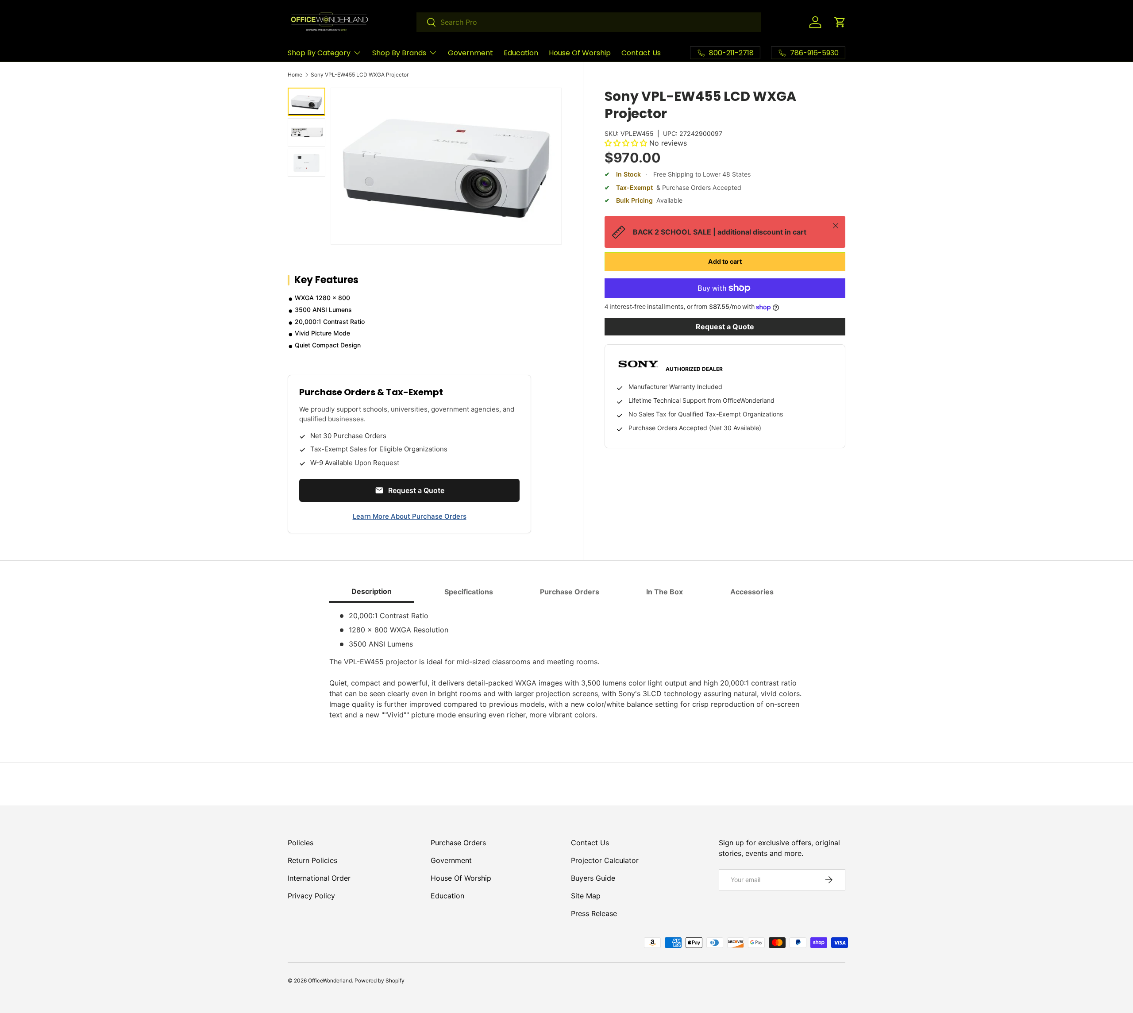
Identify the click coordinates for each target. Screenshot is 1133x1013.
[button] (840, 22)
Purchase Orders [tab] (569, 591)
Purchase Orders (458, 842)
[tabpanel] (566, 665)
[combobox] (588, 22)
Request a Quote (725, 326)
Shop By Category (319, 53)
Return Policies (312, 860)
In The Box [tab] (664, 591)
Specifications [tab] (468, 591)
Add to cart (725, 261)
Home (295, 74)
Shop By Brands (399, 53)
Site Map (586, 895)
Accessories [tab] (752, 591)
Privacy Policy (311, 895)
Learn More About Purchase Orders (409, 516)
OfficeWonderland (330, 980)
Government (470, 53)
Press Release (594, 913)
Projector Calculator (605, 860)
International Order (319, 878)
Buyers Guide (593, 878)
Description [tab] (371, 591)
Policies (300, 842)
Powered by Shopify (380, 980)
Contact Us (641, 53)
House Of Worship (580, 53)
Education (521, 53)
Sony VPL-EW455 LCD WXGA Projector (359, 74)
